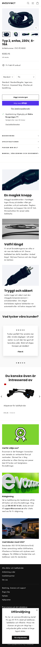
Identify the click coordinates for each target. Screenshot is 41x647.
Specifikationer (10, 142)
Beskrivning (8, 136)
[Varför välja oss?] (20, 434)
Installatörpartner (8, 576)
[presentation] (1, 396)
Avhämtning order (8, 572)
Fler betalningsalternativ (20, 108)
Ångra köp (6, 592)
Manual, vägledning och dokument (20, 153)
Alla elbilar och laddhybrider (13, 568)
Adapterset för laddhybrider (15, 405)
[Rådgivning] (20, 483)
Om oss (5, 580)
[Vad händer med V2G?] (20, 528)
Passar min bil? (10, 147)
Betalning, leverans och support (14, 588)
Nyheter (5, 596)
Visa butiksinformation (12, 124)
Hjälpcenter (6, 599)
